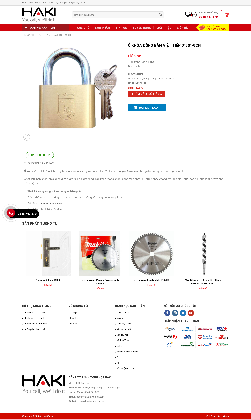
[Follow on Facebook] (167, 313)
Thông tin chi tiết (40, 155)
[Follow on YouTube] (191, 313)
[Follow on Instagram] (175, 313)
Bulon (119, 346)
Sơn (119, 357)
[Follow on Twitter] (183, 313)
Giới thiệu (163, 28)
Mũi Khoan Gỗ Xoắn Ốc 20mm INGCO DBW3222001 (203, 282)
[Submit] (160, 15)
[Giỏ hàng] (227, 14)
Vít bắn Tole (123, 340)
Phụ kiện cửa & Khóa (127, 351)
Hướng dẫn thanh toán (35, 329)
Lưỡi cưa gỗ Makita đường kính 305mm (99, 282)
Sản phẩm (102, 28)
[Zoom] (26, 137)
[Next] (226, 263)
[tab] (40, 155)
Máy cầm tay (123, 312)
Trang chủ (81, 28)
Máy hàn (121, 318)
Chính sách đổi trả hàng (35, 323)
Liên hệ (182, 28)
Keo (119, 363)
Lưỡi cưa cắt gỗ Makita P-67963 (151, 280)
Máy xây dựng (124, 323)
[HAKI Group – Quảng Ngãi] (44, 15)
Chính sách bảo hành (34, 312)
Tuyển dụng (142, 28)
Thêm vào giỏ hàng (146, 93)
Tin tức (121, 28)
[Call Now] (12, 214)
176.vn (225, 416)
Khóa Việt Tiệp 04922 (48, 280)
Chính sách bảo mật (34, 318)
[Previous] (24, 263)
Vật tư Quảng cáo (125, 368)
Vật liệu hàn (122, 335)
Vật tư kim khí (62, 35)
